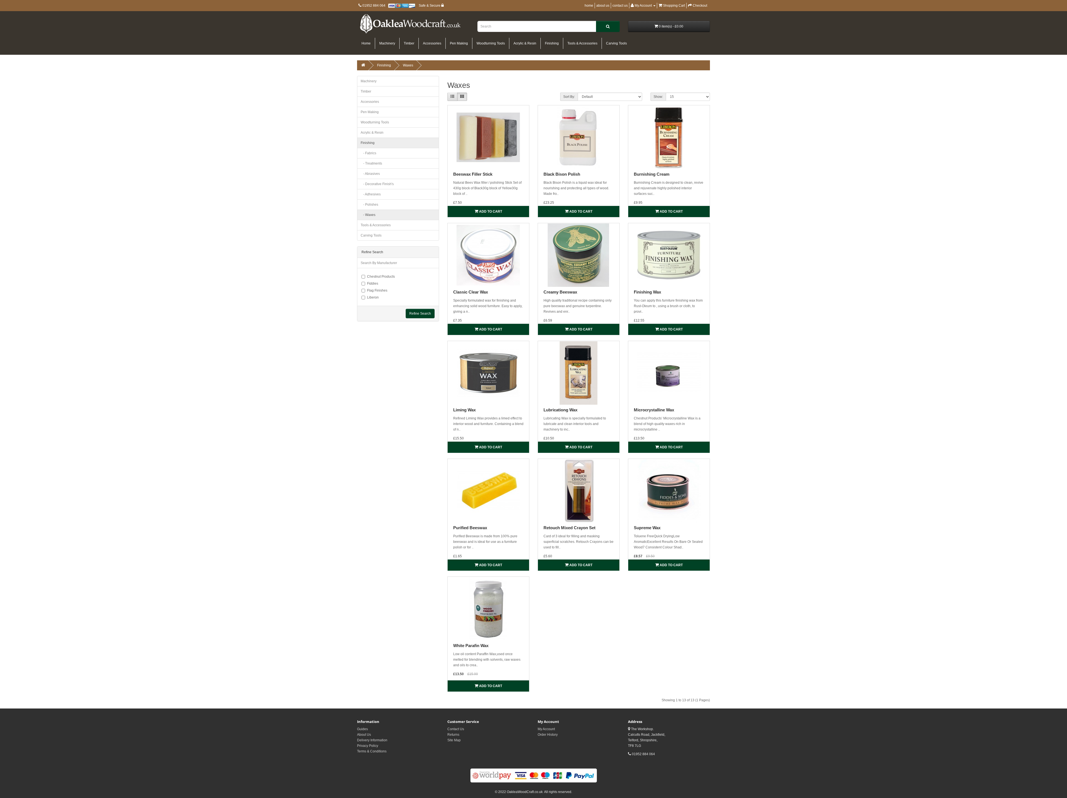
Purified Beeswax (470, 527)
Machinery (387, 43)
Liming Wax (464, 409)
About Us (364, 735)
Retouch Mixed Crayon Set (569, 527)
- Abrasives (370, 174)
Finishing (552, 43)
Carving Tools (616, 43)
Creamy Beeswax (560, 292)
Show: (658, 97)
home (589, 6)
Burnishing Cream (651, 174)
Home (366, 43)
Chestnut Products (381, 277)
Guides (362, 729)
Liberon (373, 297)
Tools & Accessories (582, 43)
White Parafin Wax (470, 645)
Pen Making (459, 43)
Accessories (432, 43)
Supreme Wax (647, 527)
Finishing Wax (647, 292)
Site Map (454, 740)
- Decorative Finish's (377, 184)
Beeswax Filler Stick (472, 174)
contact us (620, 6)
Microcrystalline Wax (654, 409)
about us (602, 6)
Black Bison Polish (562, 174)
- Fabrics (368, 153)
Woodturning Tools (491, 43)
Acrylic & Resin (524, 43)
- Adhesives (371, 194)
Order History (548, 735)
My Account (546, 729)
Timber (409, 43)
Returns (453, 735)
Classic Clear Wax (470, 292)
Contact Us (455, 729)
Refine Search (420, 313)
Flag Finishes (377, 290)
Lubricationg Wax (560, 409)
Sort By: (569, 97)
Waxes (408, 65)
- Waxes (368, 215)
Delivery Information (372, 740)
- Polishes (369, 205)
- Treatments (371, 163)
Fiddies (372, 283)
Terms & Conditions (372, 751)
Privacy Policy (367, 746)
